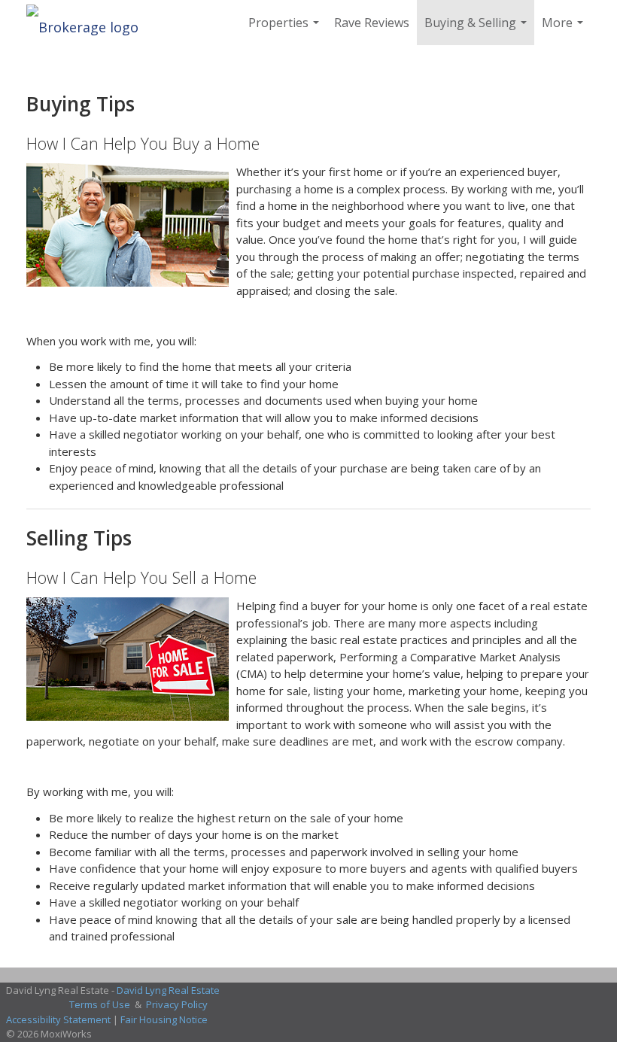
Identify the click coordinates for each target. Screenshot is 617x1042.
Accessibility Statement (58, 1019)
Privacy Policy (177, 1004)
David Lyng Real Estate (168, 990)
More (564, 29)
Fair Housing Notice (164, 1019)
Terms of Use (99, 1004)
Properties (285, 29)
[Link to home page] (89, 22)
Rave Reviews (371, 22)
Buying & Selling (477, 29)
